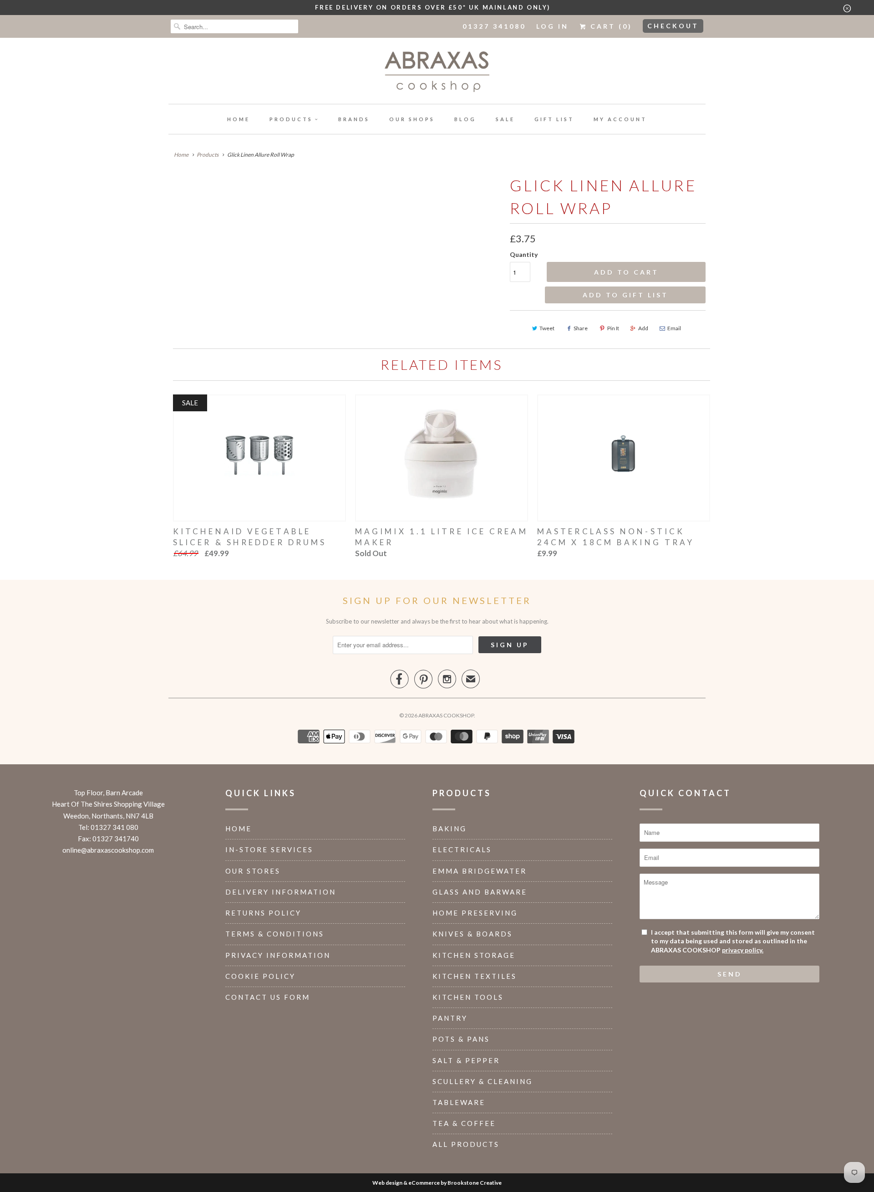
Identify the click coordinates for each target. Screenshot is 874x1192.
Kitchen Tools (467, 997)
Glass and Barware (479, 892)
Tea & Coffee (464, 1123)
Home (238, 119)
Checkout (673, 26)
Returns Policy (263, 913)
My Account (620, 119)
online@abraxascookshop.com (108, 850)
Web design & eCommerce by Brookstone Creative (437, 1182)
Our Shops (412, 119)
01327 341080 (494, 26)
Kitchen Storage (473, 955)
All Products (465, 1144)
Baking (449, 828)
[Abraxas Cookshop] (437, 73)
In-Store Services (269, 849)
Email (674, 328)
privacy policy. (742, 950)
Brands (354, 119)
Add (643, 328)
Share (581, 328)
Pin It (613, 328)
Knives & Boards (472, 934)
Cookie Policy (260, 976)
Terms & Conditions (274, 934)
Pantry (449, 1018)
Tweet (546, 328)
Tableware (458, 1102)
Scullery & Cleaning (482, 1081)
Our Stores (252, 871)
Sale (505, 119)
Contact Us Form (267, 997)
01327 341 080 (114, 827)
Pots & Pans (461, 1039)
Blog (465, 119)
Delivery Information (280, 892)
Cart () (609, 26)
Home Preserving (475, 913)
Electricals (462, 849)
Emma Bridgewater (479, 871)
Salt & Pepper (466, 1060)
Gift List (554, 119)
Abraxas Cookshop (446, 715)
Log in (552, 26)
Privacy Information (277, 955)
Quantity (524, 254)
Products (291, 119)
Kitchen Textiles (474, 976)
